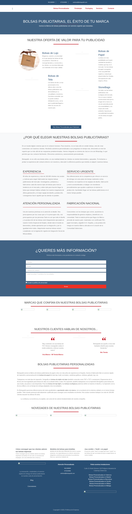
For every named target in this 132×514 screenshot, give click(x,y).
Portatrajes (78, 8)
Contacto (111, 8)
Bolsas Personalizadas (61, 8)
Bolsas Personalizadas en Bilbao (100, 483)
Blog (31, 480)
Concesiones (32, 486)
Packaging (89, 8)
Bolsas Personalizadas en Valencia (100, 475)
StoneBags (104, 87)
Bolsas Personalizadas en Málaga (100, 485)
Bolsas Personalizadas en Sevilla (100, 481)
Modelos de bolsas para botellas (62, 449)
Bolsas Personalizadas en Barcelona (100, 479)
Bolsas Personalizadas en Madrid (100, 477)
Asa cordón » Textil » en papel (96, 449)
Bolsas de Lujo (50, 53)
